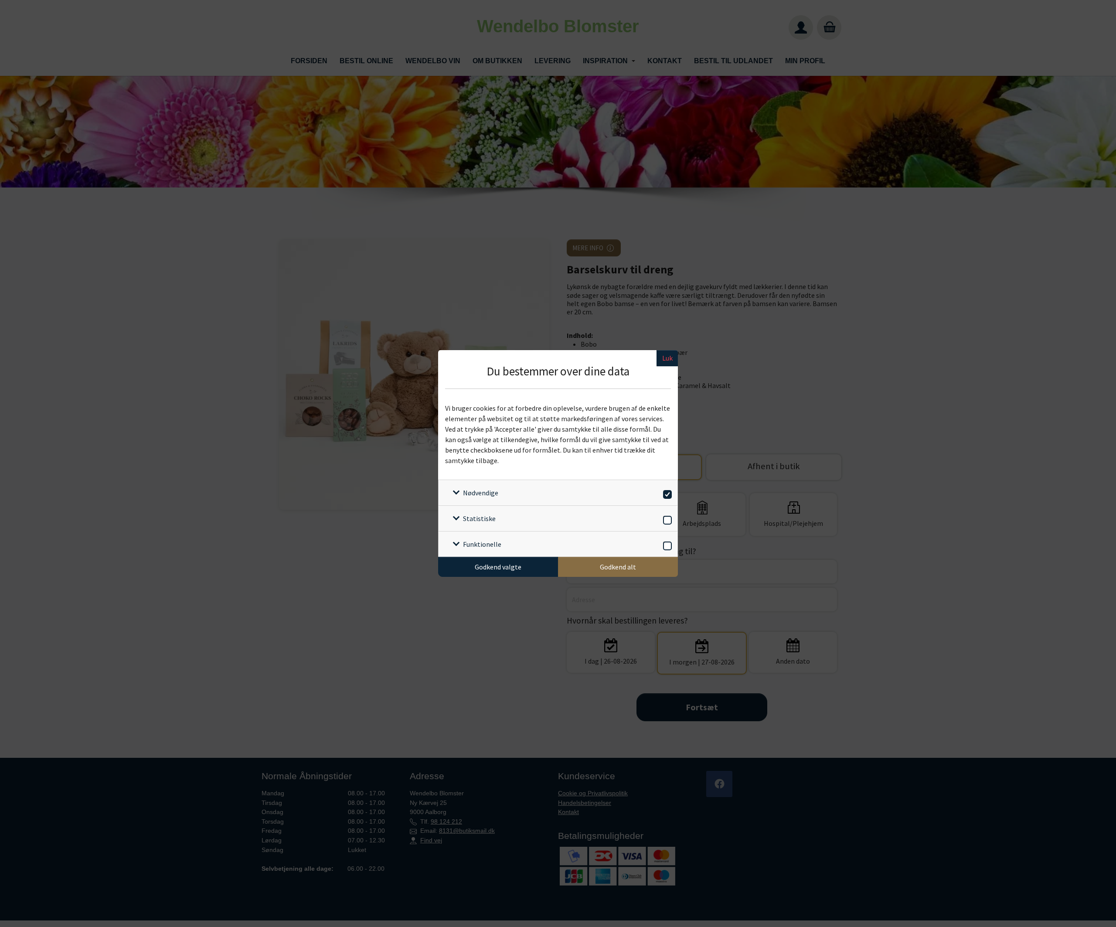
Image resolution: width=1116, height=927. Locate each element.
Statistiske (479, 518)
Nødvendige (480, 492)
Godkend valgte (498, 566)
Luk (667, 358)
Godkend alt (618, 566)
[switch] (666, 493)
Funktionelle (482, 544)
